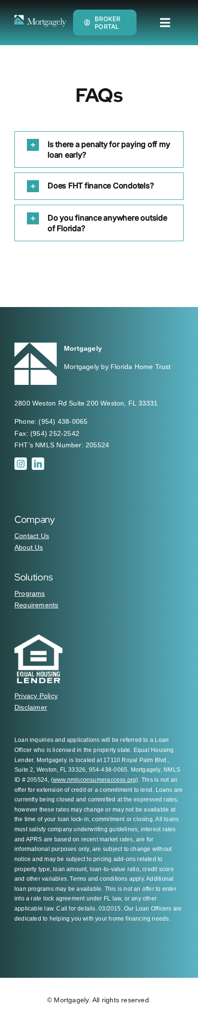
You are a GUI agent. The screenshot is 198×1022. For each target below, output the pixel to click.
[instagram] (20, 463)
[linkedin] (38, 463)
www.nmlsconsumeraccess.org (94, 779)
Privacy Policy (36, 696)
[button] (99, 149)
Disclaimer (30, 707)
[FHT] (40, 18)
